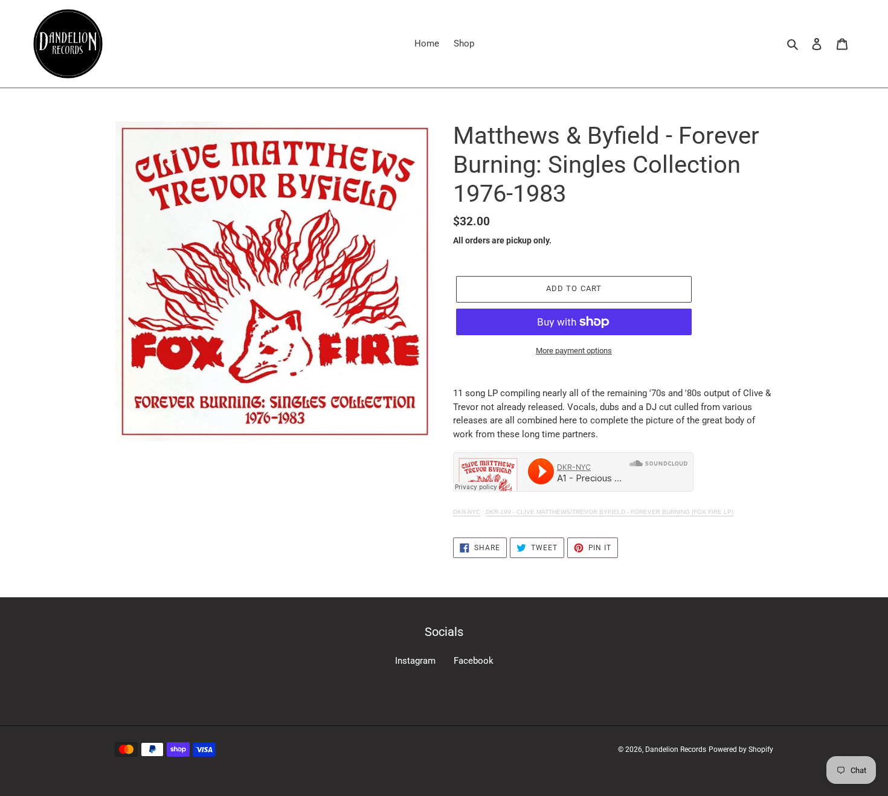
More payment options (574, 350)
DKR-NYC (466, 512)
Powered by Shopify (741, 749)
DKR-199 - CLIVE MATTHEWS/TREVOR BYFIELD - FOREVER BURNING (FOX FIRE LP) (609, 512)
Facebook (474, 660)
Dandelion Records (675, 749)
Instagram (415, 660)
